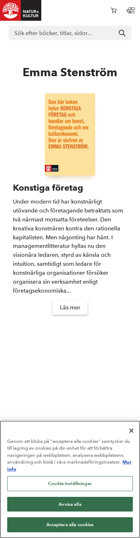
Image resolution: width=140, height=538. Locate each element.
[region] (70, 479)
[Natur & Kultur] (21, 10)
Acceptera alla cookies (70, 524)
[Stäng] (131, 431)
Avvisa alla (70, 504)
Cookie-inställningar (70, 483)
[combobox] (70, 33)
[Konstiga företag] (70, 134)
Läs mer (70, 307)
